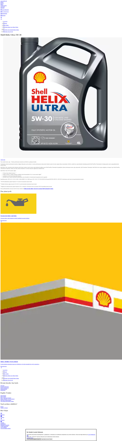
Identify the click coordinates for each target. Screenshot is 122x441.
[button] (61, 8)
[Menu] (61, 19)
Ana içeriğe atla (4, 1)
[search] (61, 17)
